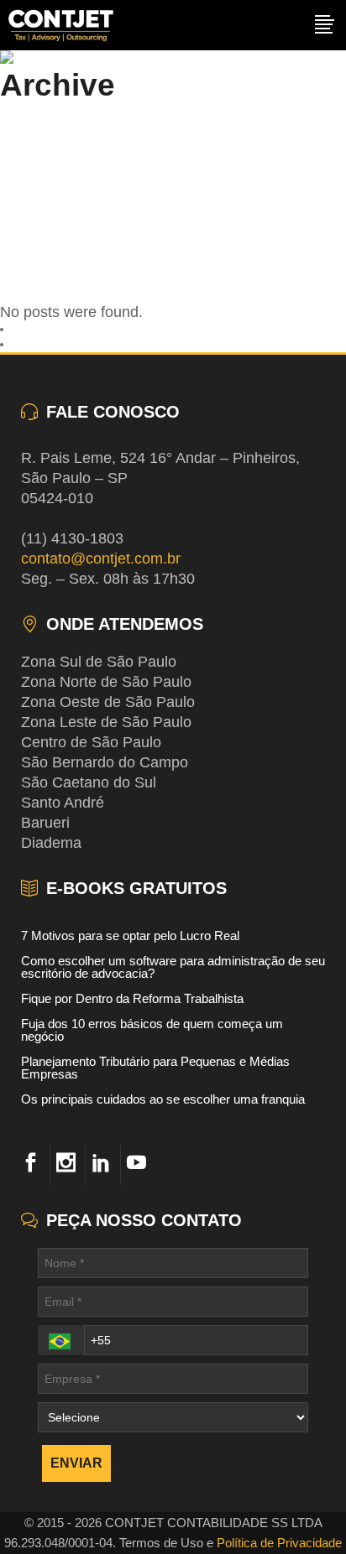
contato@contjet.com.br (101, 558)
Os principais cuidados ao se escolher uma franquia (163, 1099)
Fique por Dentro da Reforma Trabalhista (132, 998)
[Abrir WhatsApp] (304, 1511)
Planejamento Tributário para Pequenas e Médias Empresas (155, 1067)
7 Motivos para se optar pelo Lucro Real (130, 935)
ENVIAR (76, 1463)
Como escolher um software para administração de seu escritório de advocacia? (173, 967)
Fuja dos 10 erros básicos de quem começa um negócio (152, 1029)
